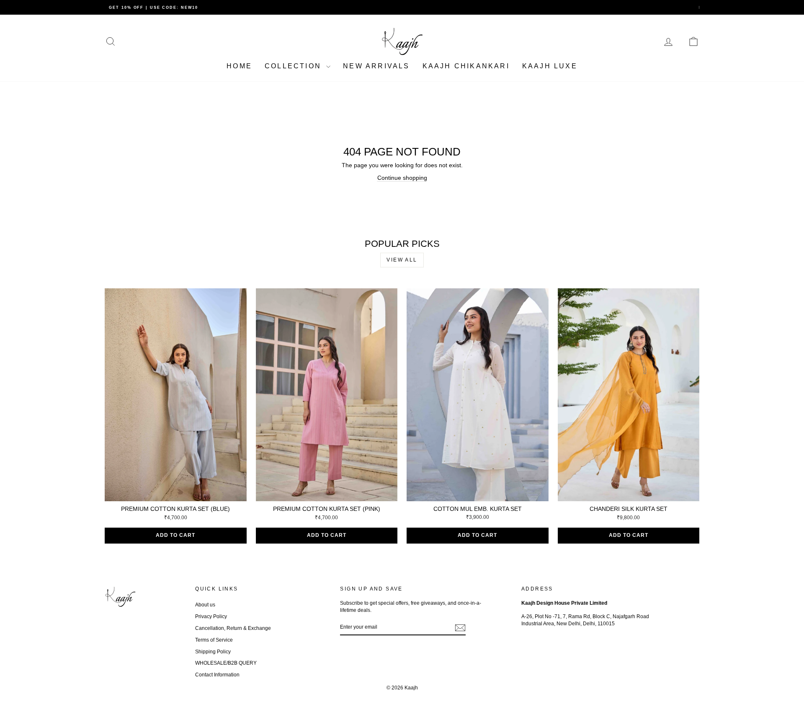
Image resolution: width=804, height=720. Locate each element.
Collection (294, 66)
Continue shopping (402, 177)
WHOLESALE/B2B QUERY (226, 663)
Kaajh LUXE (549, 66)
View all (402, 260)
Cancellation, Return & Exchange (233, 628)
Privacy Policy (211, 616)
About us (205, 605)
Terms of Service (214, 640)
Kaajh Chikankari (466, 66)
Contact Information (217, 675)
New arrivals (376, 66)
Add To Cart (175, 535)
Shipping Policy (213, 652)
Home (239, 66)
